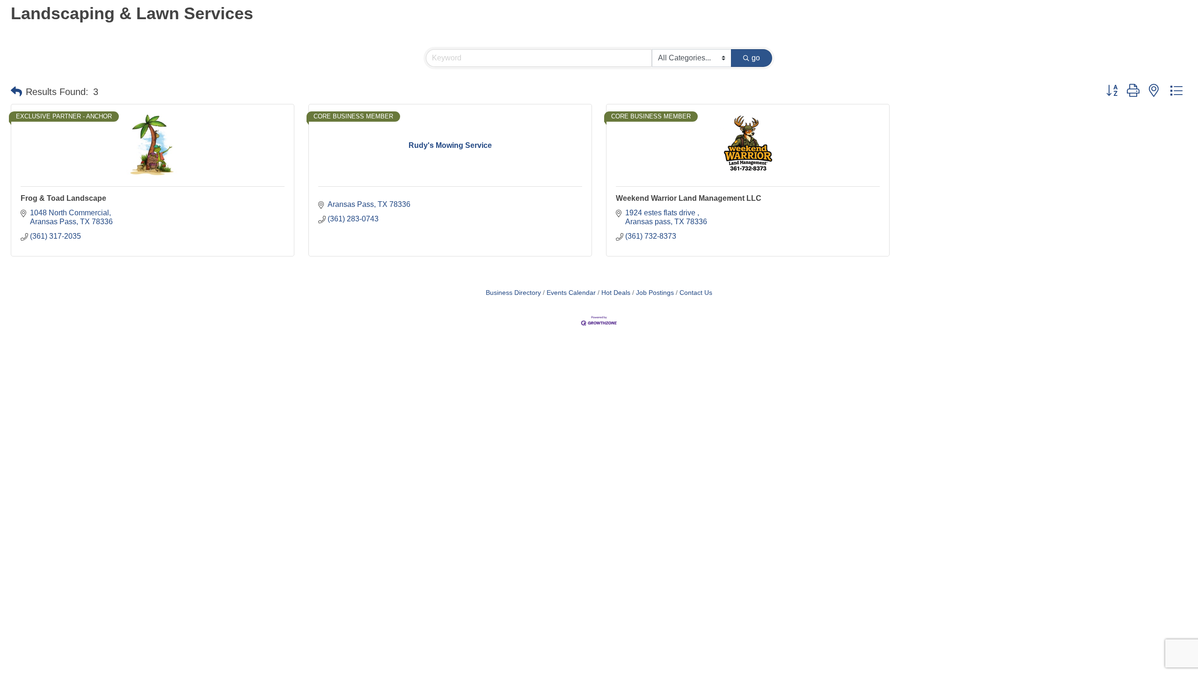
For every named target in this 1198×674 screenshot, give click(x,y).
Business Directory (513, 292)
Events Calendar (571, 292)
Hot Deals (615, 292)
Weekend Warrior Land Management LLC (688, 198)
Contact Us (695, 292)
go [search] (756, 58)
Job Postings (655, 292)
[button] (16, 91)
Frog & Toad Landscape (63, 198)
